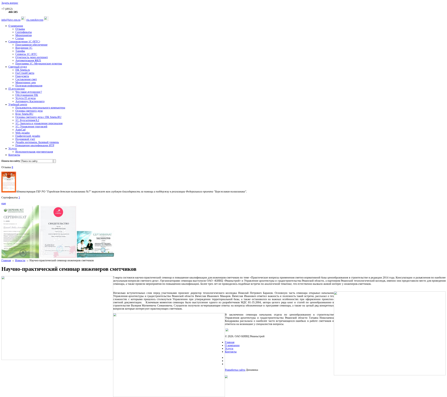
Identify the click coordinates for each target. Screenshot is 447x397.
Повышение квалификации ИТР (34, 145)
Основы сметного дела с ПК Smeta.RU (38, 117)
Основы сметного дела (29, 110)
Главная (6, 260)
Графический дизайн (27, 135)
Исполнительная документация (34, 151)
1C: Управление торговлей (31, 126)
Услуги (12, 148)
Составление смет (26, 79)
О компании (15, 25)
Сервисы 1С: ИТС (26, 54)
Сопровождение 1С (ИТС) (24, 41)
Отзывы (20, 28)
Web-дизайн (22, 132)
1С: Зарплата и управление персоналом (39, 123)
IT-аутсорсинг (16, 88)
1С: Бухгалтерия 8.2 (27, 120)
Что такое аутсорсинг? (28, 91)
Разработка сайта (235, 369)
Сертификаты (23, 32)
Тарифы (20, 50)
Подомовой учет (25, 139)
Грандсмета (22, 76)
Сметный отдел (17, 66)
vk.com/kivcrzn (34, 19)
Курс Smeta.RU (24, 113)
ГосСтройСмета (24, 72)
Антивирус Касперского (30, 101)
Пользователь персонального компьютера (40, 107)
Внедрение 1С (23, 47)
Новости (20, 260)
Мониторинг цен (25, 82)
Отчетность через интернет (31, 57)
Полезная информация (28, 85)
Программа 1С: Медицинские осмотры (38, 63)
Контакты (14, 154)
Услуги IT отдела (25, 98)
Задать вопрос (9, 2)
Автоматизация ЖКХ (28, 60)
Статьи (19, 38)
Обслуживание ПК (26, 95)
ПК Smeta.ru (22, 69)
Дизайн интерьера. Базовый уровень (37, 142)
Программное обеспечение (31, 44)
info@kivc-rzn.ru (10, 19)
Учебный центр (17, 104)
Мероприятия (23, 35)
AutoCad (20, 129)
